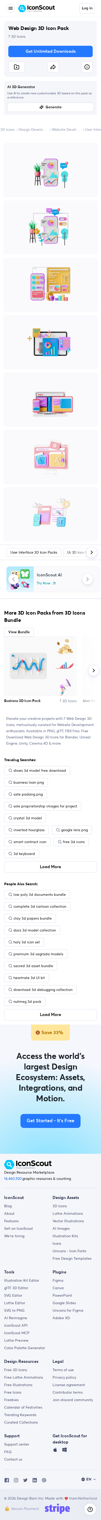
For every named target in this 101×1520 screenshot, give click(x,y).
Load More (50, 867)
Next (87, 579)
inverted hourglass (29, 830)
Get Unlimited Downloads (51, 51)
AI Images (61, 1228)
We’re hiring (14, 1236)
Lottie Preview (16, 1340)
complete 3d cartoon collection (39, 906)
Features (11, 1221)
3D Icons (7, 129)
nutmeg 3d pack (27, 1001)
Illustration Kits (65, 1236)
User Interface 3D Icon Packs (33, 552)
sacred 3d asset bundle (33, 966)
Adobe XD (61, 1318)
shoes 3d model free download (39, 770)
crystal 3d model (27, 818)
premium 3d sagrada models (38, 954)
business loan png (28, 782)
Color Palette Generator (24, 1348)
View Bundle (19, 632)
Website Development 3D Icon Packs (66, 129)
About (9, 1213)
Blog (8, 1206)
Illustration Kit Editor (21, 1280)
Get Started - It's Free (50, 1121)
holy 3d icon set (26, 942)
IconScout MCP (17, 1333)
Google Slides (64, 1303)
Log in (87, 8)
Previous (13, 579)
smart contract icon (29, 841)
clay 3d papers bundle (32, 918)
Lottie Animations (68, 1213)
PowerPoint (62, 1295)
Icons (57, 1243)
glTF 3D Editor (16, 1288)
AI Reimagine (15, 1318)
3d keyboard (24, 853)
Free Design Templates (72, 1258)
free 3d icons (74, 841)
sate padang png (28, 794)
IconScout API (15, 1325)
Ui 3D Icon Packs (81, 552)
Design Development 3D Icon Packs (33, 129)
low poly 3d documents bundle (39, 894)
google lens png (74, 830)
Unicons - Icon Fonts (69, 1251)
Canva (58, 1288)
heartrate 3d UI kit (29, 977)
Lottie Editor (14, 1303)
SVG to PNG (14, 1310)
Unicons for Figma (68, 1310)
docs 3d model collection (34, 930)
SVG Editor (13, 1295)
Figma (58, 1280)
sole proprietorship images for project (45, 806)
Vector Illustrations (68, 1221)
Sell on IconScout (18, 1228)
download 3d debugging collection (43, 989)
